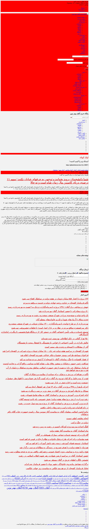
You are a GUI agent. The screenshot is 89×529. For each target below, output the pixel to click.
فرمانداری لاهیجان (41, 485)
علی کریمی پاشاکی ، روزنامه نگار (72, 485)
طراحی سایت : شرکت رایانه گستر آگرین (76, 526)
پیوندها (83, 8)
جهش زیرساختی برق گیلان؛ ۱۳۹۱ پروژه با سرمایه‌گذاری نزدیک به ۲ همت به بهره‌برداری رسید (48, 307)
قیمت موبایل (81, 504)
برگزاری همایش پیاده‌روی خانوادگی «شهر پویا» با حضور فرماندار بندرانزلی (56, 464)
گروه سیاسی (77, 100)
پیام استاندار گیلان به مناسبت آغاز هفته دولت (69, 431)
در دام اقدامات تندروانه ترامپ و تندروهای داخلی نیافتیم (64, 408)
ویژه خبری (82, 22)
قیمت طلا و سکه (80, 502)
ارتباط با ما (82, 9)
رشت (15, 481)
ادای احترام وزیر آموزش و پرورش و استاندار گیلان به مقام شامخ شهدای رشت (54, 395)
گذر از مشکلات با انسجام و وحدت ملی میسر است (66, 347)
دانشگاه (79, 32)
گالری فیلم (81, 40)
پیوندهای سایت (77, 90)
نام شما (63, 278)
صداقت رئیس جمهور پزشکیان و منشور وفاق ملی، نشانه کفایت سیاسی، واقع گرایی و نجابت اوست (45, 364)
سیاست (64, 483)
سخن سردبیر (81, 19)
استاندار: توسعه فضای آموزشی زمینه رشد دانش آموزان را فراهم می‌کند (57, 443)
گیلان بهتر (30, 487)
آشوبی (4, 476)
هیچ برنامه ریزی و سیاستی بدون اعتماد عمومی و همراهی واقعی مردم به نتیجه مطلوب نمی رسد (46, 452)
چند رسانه (82, 80)
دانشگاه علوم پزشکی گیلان (76, 481)
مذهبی (79, 30)
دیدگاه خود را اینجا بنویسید (65, 276)
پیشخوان (55, 170)
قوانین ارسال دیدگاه (83, 282)
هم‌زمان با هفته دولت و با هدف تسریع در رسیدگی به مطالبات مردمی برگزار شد (54, 447)
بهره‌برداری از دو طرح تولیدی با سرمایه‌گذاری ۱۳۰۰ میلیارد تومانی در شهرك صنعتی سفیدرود (48, 324)
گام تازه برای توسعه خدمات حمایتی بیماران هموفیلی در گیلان (62, 435)
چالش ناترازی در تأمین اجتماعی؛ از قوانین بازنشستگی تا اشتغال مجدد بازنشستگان (52, 343)
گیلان (83, 37)
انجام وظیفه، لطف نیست (77, 418)
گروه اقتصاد (77, 98)
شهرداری (38, 483)
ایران (20, 478)
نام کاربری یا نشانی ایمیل (81, 59)
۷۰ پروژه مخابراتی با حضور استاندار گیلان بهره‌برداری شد (63, 311)
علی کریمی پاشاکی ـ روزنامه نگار (54, 485)
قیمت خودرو (81, 501)
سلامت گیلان (75, 483)
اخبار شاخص (69, 170)
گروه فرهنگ (77, 102)
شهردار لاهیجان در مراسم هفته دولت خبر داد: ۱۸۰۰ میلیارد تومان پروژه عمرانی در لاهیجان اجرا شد (45, 351)
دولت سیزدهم (36, 480)
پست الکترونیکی (60, 280)
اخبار (83, 72)
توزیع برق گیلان (9, 478)
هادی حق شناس (62, 488)
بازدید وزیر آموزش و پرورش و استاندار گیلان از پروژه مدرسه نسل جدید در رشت (53, 403)
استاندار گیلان (63, 478)
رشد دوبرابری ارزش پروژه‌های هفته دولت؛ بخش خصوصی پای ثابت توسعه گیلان (53, 399)
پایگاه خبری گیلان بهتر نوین (55, 524)
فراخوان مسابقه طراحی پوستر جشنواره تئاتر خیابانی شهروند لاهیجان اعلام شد (54, 355)
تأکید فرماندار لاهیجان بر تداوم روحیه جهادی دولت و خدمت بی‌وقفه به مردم (55, 303)
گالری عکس (81, 42)
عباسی (13, 483)
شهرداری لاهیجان (20, 483)
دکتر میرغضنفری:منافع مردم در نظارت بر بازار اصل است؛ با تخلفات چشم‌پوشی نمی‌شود (49, 328)
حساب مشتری (77, 85)
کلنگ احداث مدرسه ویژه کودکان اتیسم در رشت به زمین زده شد (60, 427)
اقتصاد (79, 25)
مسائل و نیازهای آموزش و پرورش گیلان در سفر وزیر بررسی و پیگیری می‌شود (54, 391)
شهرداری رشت (29, 483)
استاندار (70, 478)
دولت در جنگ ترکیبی (79, 422)
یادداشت (82, 38)
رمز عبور (85, 62)
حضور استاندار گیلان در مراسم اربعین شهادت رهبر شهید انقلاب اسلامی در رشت (53, 456)
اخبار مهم (82, 20)
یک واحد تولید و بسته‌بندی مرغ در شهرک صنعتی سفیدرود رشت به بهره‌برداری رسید (52, 315)
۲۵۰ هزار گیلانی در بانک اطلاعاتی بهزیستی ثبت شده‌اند (64, 338)
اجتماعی (78, 24)
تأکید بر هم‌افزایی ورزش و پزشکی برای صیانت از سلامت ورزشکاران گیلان (56, 374)
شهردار (43, 483)
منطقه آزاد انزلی (11, 485)
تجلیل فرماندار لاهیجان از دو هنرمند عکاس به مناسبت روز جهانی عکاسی (57, 468)
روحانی (9, 480)
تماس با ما (78, 89)
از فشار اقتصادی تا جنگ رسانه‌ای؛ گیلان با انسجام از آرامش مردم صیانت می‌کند (54, 359)
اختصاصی (82, 35)
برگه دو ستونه (77, 93)
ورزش (79, 33)
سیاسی (79, 27)
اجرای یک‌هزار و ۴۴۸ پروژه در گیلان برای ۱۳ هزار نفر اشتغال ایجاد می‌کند (56, 387)
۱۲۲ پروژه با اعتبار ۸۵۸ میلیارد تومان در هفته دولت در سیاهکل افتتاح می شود (55, 299)
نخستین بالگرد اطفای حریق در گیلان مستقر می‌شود (66, 460)
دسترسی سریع (80, 87)
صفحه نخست (81, 17)
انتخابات (29, 478)
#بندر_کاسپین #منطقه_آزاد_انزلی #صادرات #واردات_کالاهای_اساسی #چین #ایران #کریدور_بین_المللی (47, 476)
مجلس (21, 485)
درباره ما (82, 11)
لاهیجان (28, 485)
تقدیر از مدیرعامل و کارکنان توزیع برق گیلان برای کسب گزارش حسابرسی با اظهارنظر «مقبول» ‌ (46, 378)
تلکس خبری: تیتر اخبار (78, 506)
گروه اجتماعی (77, 97)
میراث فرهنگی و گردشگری (75, 488)
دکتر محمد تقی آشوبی (26, 480)
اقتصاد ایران (37, 478)
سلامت (83, 483)
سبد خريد (78, 92)
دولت (42, 480)
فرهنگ (79, 29)
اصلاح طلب (55, 478)
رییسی (5, 480)
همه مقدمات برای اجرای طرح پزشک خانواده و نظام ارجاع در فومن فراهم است (54, 439)
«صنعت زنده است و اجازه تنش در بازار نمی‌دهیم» (66, 383)
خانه (83, 494)
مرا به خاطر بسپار (81, 66)
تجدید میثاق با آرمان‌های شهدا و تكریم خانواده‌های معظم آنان (62, 319)
